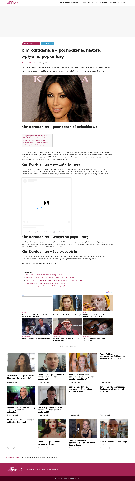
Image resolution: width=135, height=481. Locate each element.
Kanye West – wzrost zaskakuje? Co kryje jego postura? (45, 275)
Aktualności (65, 3)
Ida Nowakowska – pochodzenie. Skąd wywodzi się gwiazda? (21, 377)
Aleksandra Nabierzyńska (29, 63)
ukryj (46, 135)
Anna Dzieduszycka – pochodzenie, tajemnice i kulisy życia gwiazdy (82, 442)
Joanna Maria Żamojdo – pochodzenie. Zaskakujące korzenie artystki (80, 389)
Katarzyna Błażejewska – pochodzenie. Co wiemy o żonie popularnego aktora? (82, 377)
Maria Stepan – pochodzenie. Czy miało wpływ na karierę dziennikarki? (21, 409)
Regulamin (29, 469)
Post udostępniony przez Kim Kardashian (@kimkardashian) (46, 232)
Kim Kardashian (47, 43)
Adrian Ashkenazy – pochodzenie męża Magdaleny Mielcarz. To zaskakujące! (113, 356)
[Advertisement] (67, 22)
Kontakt (49, 469)
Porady (113, 3)
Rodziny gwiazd (89, 3)
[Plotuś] (12, 3)
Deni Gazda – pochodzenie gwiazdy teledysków (49, 443)
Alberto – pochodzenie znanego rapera (113, 443)
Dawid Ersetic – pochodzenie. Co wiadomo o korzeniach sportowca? (52, 377)
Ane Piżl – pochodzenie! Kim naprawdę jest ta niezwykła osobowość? (50, 409)
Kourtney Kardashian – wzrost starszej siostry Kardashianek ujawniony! (50, 277)
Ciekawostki (122, 3)
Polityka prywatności (39, 469)
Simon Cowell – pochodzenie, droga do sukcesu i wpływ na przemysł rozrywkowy (54, 280)
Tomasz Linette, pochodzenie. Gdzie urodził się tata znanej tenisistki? (112, 389)
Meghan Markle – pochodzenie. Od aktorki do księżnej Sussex (47, 286)
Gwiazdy (74, 3)
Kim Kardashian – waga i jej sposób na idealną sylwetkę (45, 283)
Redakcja (55, 469)
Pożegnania (104, 3)
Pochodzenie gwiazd (31, 43)
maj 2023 (30, 290)
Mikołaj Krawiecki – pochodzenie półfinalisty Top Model (21, 421)
